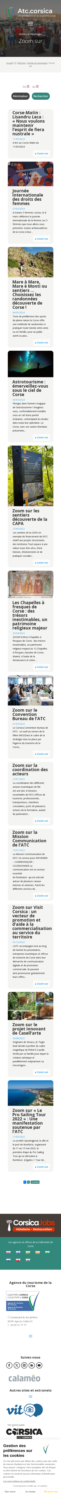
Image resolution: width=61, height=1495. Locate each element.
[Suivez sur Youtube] (39, 1365)
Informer (22, 63)
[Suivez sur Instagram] (24, 1365)
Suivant (35, 1182)
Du (24, 86)
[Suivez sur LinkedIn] (32, 1365)
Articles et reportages (37, 63)
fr (15, 63)
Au (33, 86)
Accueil (9, 63)
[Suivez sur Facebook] (9, 1365)
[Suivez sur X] (17, 1365)
